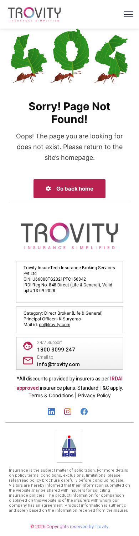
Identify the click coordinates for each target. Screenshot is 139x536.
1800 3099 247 (56, 349)
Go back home (74, 188)
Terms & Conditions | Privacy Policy (70, 395)
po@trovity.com (54, 324)
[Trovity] (34, 13)
